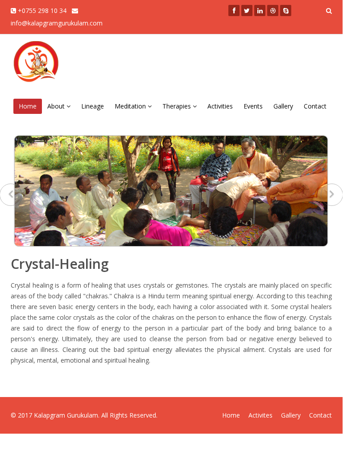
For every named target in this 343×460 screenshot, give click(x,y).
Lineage (92, 106)
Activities (220, 106)
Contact (315, 106)
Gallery (283, 106)
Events (253, 106)
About (56, 106)
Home (28, 106)
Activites (260, 415)
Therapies (177, 106)
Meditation (131, 106)
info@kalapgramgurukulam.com (57, 23)
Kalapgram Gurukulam (66, 415)
